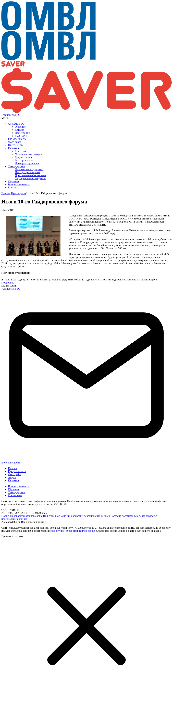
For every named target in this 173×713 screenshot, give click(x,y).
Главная (5, 193)
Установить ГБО (10, 114)
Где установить (17, 471)
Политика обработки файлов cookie (21, 515)
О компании (15, 495)
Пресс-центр (18, 193)
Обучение (13, 489)
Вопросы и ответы (19, 486)
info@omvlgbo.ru (10, 462)
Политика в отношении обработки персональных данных (76, 515)
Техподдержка (16, 492)
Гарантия (13, 480)
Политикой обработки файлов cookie (73, 530)
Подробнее (7, 282)
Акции (12, 477)
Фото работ (14, 474)
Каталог (12, 468)
